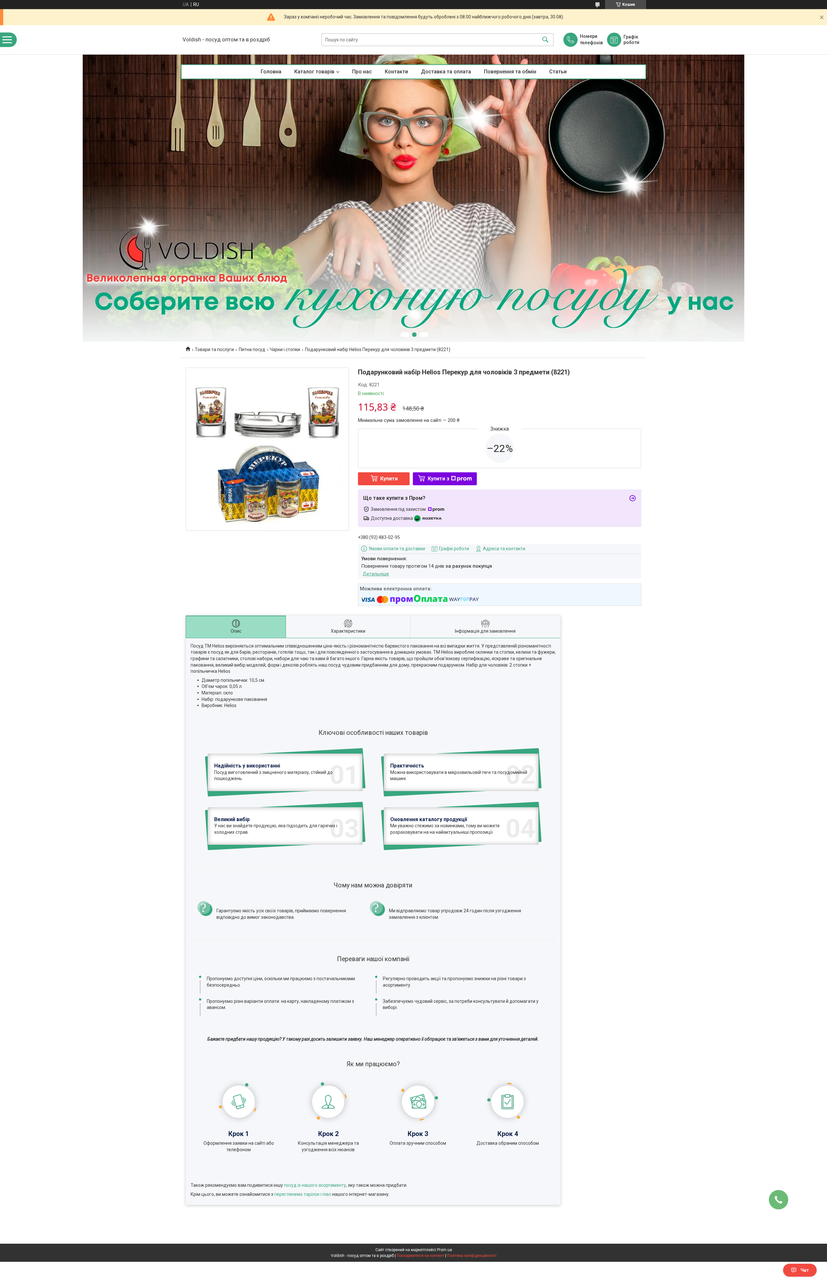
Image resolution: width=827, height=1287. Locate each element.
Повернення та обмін (510, 72)
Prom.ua (444, 1250)
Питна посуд (252, 349)
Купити (389, 479)
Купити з (438, 479)
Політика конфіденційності (472, 1255)
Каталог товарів (314, 72)
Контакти (396, 72)
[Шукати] (545, 40)
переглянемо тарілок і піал (302, 1194)
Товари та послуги (214, 349)
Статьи (558, 72)
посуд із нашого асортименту (315, 1185)
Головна (271, 72)
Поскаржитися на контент (420, 1255)
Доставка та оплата (446, 72)
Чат (805, 1270)
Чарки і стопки (285, 349)
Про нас (362, 72)
